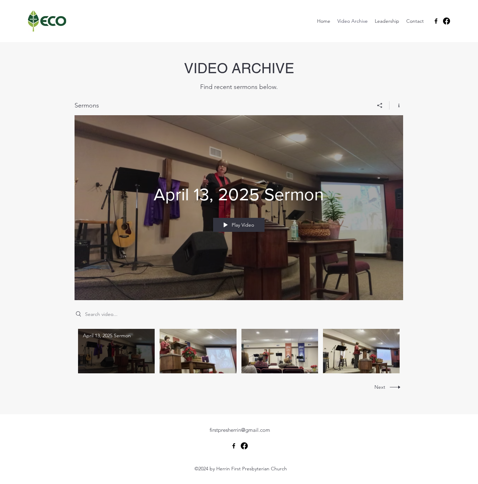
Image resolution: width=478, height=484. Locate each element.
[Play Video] (116, 351)
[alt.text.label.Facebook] (436, 21)
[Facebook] (446, 21)
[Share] (379, 105)
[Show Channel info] (396, 105)
